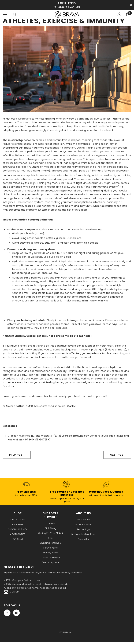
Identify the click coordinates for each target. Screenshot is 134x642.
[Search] (15, 14)
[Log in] (119, 14)
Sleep (67, 257)
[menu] (5, 14)
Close (131, 5)
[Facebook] (7, 613)
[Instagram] (16, 613)
